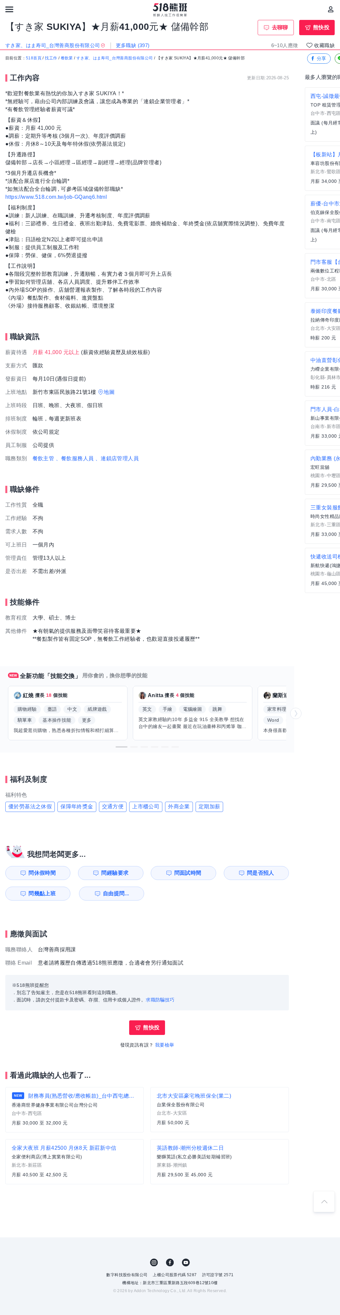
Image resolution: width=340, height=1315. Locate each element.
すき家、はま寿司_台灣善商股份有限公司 (114, 58)
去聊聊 (280, 27)
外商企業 (179, 806)
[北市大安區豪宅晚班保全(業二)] (220, 1109)
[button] (122, 747)
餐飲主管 (43, 458)
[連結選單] (9, 9)
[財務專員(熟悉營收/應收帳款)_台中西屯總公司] (74, 1109)
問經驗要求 (114, 873)
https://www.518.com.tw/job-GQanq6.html (56, 197)
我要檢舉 (164, 1045)
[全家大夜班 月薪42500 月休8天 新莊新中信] (74, 1161)
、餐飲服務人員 (75, 458)
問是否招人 (260, 873)
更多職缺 (133, 45)
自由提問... (116, 893)
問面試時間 (188, 873)
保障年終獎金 (76, 806)
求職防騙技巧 (160, 999)
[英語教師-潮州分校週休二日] (220, 1161)
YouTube (186, 1263)
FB (170, 1263)
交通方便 (113, 806)
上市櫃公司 (145, 806)
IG (154, 1263)
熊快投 (321, 27)
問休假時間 (42, 873)
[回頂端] (324, 1201)
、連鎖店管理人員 (117, 458)
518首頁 (34, 58)
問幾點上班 (42, 893)
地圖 (109, 392)
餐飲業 (67, 58)
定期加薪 (209, 806)
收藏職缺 (324, 45)
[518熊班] (170, 10)
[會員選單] (331, 9)
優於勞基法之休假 (30, 806)
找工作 (51, 58)
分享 (321, 58)
